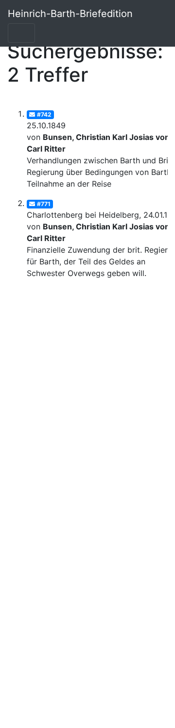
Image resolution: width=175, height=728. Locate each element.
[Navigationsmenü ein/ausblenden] (21, 33)
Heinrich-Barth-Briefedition (70, 13)
